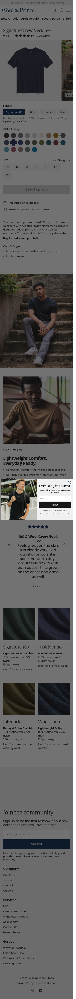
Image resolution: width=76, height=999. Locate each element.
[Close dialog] (70, 481)
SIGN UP (54, 505)
